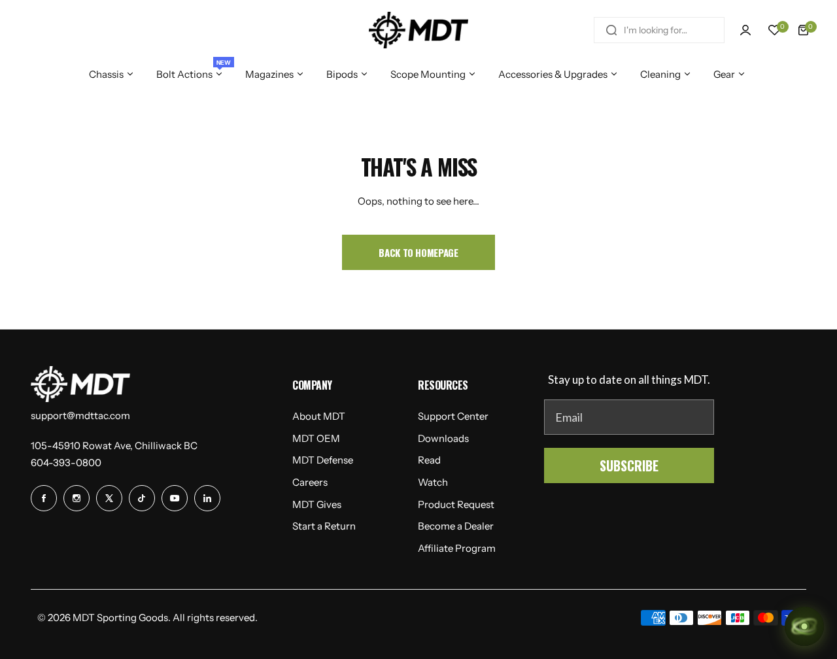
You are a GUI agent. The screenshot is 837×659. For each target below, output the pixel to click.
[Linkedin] (207, 498)
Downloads (443, 438)
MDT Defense (322, 460)
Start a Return (324, 526)
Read (429, 460)
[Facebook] (44, 498)
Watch (433, 482)
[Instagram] (76, 498)
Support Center (453, 416)
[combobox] (659, 30)
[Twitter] (109, 498)
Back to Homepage (418, 252)
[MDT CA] (418, 30)
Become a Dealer (456, 526)
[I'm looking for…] (611, 30)
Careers (310, 482)
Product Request (456, 504)
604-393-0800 (66, 462)
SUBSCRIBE (629, 465)
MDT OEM (316, 438)
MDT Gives (316, 504)
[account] (745, 30)
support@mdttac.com (80, 415)
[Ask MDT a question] (804, 626)
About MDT (318, 416)
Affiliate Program (457, 548)
